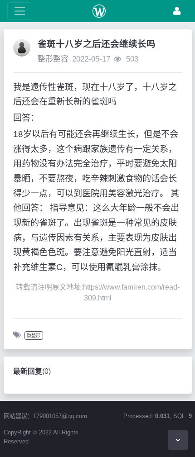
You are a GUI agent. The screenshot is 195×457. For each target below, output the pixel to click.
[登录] (177, 11)
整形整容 (53, 59)
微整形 (33, 335)
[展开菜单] (19, 11)
